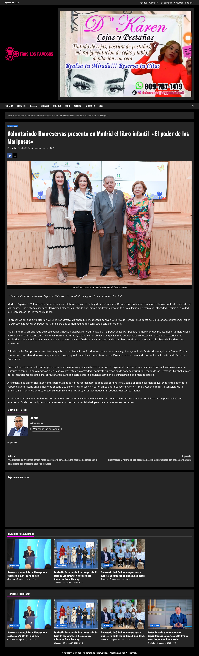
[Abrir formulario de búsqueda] (193, 106)
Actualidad (12, 126)
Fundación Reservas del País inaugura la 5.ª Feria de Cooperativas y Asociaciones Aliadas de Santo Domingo (75, 575)
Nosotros (178, 2)
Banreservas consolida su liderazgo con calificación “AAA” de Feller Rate (27, 573)
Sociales (189, 2)
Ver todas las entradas (46, 429)
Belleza (33, 105)
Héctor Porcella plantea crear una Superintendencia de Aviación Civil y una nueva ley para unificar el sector (168, 636)
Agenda (143, 2)
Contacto (154, 2)
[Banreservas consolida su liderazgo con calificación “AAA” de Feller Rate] (29, 554)
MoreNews (115, 652)
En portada (166, 2)
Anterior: (52, 460)
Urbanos (45, 105)
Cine (101, 105)
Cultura (57, 105)
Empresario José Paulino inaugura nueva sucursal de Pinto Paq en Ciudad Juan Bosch (123, 573)
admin (13, 148)
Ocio (67, 105)
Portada (9, 105)
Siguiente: (150, 458)
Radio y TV (90, 105)
